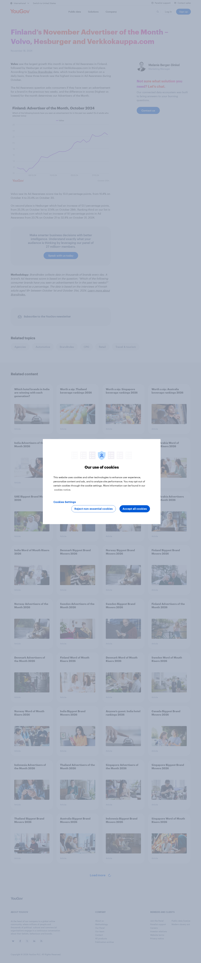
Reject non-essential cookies (93, 508)
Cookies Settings (64, 502)
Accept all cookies (135, 508)
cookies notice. (62, 489)
